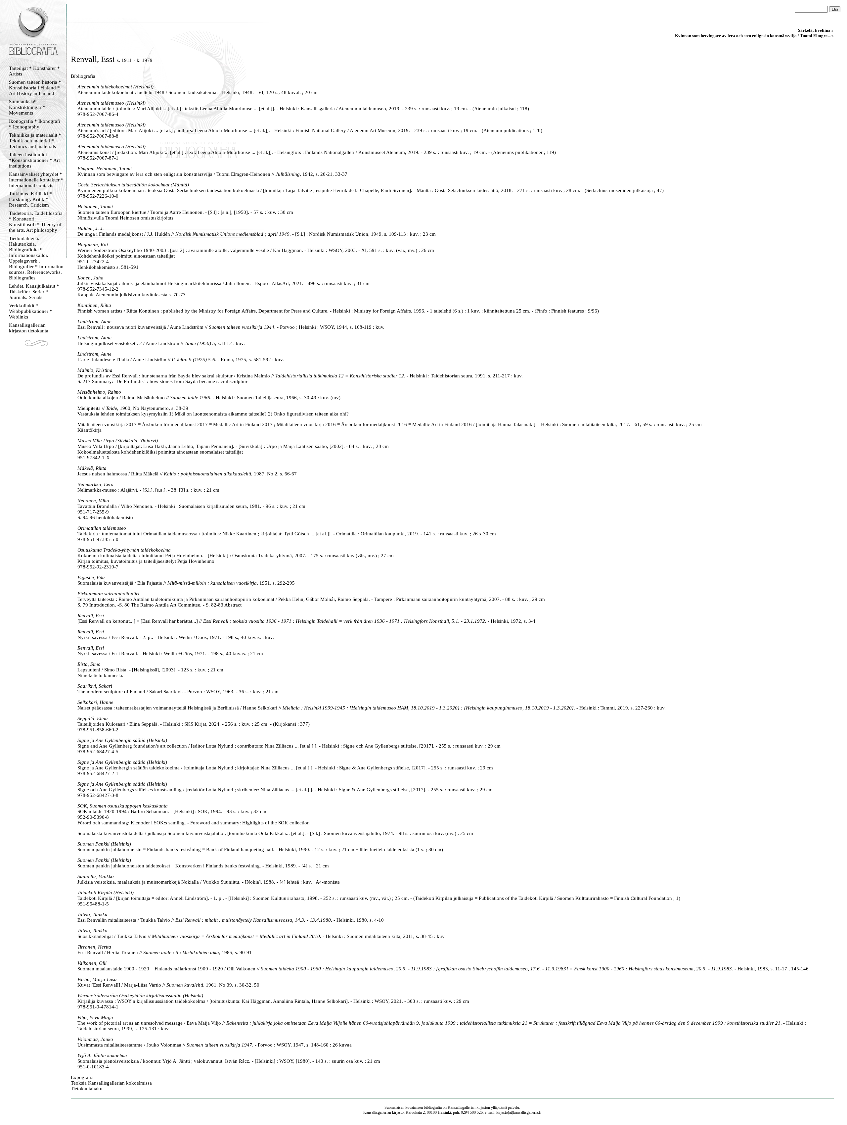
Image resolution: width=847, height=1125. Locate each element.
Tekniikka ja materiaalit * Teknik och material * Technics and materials (35, 140)
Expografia (82, 1077)
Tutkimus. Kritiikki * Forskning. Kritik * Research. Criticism (30, 199)
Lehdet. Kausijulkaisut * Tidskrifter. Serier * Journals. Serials (34, 291)
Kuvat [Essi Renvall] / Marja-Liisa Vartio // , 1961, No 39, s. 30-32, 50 (168, 985)
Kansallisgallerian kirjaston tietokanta (28, 327)
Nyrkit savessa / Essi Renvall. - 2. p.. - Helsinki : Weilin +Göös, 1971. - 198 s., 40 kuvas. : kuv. (175, 637)
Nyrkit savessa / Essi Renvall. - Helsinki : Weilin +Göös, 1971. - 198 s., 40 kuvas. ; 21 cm (170, 653)
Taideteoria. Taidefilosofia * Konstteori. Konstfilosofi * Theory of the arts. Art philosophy (36, 222)
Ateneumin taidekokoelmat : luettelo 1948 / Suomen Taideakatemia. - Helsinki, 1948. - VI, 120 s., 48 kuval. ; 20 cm (197, 92)
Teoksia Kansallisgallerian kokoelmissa (111, 1083)
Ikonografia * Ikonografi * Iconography (34, 124)
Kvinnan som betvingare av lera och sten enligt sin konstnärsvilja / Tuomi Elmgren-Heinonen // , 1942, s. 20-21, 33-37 (212, 174)
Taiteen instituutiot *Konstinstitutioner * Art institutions (34, 160)
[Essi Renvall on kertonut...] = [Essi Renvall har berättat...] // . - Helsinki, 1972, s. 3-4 (306, 621)
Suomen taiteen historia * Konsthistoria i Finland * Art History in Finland (35, 87)
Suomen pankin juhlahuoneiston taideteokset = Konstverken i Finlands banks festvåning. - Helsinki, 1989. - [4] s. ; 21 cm (203, 865)
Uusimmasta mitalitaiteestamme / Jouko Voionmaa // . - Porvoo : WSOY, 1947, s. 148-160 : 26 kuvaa (214, 1045)
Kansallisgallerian (461, 1107)
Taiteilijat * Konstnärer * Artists (34, 71)
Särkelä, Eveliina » (816, 30)
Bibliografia (83, 76)
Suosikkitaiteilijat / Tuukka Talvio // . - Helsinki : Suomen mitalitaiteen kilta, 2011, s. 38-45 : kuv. (261, 936)
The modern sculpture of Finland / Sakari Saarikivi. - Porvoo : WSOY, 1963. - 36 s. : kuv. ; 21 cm (178, 691)
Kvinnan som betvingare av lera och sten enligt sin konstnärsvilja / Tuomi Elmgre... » (754, 35)
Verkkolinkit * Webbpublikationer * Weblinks (30, 311)
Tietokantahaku (87, 1088)
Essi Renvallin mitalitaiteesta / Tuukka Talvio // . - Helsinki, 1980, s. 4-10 (230, 920)
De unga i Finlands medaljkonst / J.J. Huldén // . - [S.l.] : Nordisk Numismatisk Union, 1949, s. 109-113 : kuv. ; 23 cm (256, 234)
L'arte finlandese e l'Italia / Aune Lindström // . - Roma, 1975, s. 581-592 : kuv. (180, 359)
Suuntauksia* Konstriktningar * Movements (27, 107)
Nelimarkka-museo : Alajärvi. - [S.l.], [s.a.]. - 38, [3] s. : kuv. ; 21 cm (148, 490)
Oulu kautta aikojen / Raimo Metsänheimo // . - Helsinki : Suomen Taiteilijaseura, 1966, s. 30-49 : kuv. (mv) (208, 397)
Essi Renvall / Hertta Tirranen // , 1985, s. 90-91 (164, 952)
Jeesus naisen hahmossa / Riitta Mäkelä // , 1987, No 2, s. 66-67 (187, 473)
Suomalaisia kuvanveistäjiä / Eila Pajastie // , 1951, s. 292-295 (186, 583)
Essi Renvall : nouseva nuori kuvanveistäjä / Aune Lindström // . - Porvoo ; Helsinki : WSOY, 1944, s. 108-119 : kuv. (230, 327)
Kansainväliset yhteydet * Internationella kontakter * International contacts (36, 179)
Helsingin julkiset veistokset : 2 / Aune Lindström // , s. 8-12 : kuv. (161, 343)
